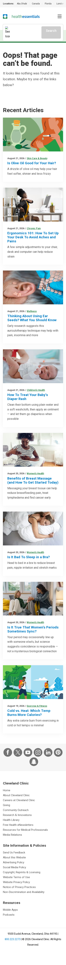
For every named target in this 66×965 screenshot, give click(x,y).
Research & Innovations (17, 815)
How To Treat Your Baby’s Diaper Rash (27, 397)
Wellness (32, 311)
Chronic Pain (34, 228)
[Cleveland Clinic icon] (5, 16)
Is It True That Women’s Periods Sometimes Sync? (32, 629)
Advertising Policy (13, 862)
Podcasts (8, 914)
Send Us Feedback (14, 852)
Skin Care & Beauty (37, 158)
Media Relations (12, 834)
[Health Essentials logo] (26, 16)
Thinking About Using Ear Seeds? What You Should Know (31, 318)
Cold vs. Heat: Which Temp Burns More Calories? (28, 713)
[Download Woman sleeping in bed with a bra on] (33, 528)
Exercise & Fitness (37, 706)
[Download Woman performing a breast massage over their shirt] (33, 450)
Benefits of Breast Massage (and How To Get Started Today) (32, 480)
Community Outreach (16, 810)
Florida (48, 3)
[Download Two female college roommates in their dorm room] (33, 599)
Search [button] (51, 31)
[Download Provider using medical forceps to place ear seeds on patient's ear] (33, 287)
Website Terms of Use (16, 877)
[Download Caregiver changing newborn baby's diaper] (33, 366)
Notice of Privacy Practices (19, 887)
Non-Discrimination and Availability (23, 892)
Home (6, 790)
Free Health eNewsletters (18, 825)
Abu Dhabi (22, 3)
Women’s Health (35, 473)
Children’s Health (36, 390)
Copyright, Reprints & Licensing (21, 872)
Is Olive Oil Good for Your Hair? (31, 163)
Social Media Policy (14, 867)
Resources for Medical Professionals (25, 829)
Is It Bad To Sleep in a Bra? (28, 557)
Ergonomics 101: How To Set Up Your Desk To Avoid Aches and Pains (33, 237)
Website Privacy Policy (16, 882)
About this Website (14, 857)
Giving (6, 805)
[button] (59, 16)
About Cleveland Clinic (16, 795)
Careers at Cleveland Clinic (19, 800)
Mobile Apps (10, 909)
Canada (36, 3)
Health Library (11, 820)
